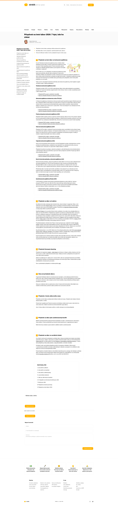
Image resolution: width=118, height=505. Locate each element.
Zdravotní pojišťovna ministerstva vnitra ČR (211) (23, 60)
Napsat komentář (30, 406)
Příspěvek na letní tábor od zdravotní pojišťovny (22, 54)
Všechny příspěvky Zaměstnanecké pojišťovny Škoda (50, 190)
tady (60, 263)
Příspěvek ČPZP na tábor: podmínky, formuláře (49, 122)
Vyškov (76, 218)
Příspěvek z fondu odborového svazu (23, 87)
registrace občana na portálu (71, 207)
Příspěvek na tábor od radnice (23, 80)
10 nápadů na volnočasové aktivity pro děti (48, 379)
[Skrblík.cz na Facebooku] (90, 502)
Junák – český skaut (52, 252)
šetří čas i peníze (40, 5)
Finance (39, 29)
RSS (77, 486)
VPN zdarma (54, 484)
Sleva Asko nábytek (44, 486)
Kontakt (77, 489)
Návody (87, 29)
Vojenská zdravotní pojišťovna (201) (23, 71)
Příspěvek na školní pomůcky (45, 384)
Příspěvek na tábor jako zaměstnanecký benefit (22, 90)
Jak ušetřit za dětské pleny (44, 372)
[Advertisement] (59, 18)
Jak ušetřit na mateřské (43, 370)
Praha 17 (62, 217)
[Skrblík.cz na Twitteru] (93, 502)
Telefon (46, 29)
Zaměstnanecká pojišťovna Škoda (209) (22, 77)
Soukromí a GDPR (80, 488)
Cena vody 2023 (32, 484)
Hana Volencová (33, 41)
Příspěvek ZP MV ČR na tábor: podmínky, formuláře (50, 109)
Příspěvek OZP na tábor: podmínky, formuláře (48, 136)
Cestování (26, 29)
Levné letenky (32, 488)
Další (93, 29)
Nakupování (64, 29)
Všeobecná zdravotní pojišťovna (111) (21, 57)
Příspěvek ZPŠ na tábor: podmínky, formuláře (48, 188)
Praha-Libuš (43, 218)
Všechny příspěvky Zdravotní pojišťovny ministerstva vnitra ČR (52, 111)
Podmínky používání (67, 488)
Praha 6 (42, 211)
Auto (51, 29)
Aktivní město (49, 205)
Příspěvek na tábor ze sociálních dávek (21, 93)
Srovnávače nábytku (56, 486)
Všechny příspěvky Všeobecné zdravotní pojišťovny (50, 95)
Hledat (90, 4)
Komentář (28, 434)
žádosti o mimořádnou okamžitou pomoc (66, 341)
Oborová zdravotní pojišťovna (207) (23, 67)
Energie (33, 29)
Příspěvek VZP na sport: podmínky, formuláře (48, 94)
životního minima (43, 354)
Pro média (78, 484)
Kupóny (71, 29)
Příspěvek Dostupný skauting (23, 82)
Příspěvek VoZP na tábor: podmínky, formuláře (49, 154)
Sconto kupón (32, 486)
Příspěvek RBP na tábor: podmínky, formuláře (48, 174)
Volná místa (65, 486)
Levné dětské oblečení (43, 375)
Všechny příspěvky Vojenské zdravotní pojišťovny (49, 156)
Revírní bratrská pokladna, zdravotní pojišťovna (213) (22, 74)
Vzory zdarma (79, 29)
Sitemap (65, 489)
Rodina (57, 29)
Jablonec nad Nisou (47, 231)
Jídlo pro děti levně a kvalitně (45, 377)
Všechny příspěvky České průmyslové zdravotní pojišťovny (51, 123)
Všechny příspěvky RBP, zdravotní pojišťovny (48, 176)
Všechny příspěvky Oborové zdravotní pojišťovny (49, 138)
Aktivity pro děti (42, 382)
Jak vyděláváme (66, 484)
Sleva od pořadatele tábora (22, 84)
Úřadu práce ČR (39, 341)
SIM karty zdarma (44, 484)
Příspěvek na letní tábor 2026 (45, 387)
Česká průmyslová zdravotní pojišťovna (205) (23, 64)
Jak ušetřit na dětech (43, 367)
